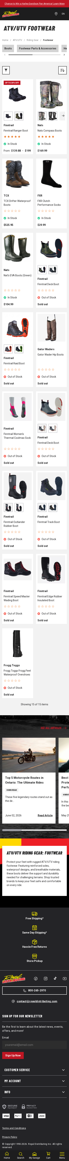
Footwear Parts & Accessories (37, 48)
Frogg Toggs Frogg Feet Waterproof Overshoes (17, 672)
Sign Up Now (13, 1055)
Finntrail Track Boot (49, 522)
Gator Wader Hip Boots (51, 354)
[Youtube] (65, 978)
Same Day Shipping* (34, 932)
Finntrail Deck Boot (48, 284)
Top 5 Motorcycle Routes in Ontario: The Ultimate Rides (24, 780)
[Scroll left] (4, 54)
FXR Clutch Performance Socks (49, 202)
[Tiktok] (55, 978)
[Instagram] (45, 978)
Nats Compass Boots (50, 130)
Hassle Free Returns (34, 946)
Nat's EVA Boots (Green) (17, 275)
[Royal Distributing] (10, 13)
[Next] (63, 116)
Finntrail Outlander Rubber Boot (14, 524)
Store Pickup (35, 960)
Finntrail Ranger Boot (16, 130)
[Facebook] (35, 978)
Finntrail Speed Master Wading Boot (17, 598)
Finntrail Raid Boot (14, 363)
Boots (8, 48)
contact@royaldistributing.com (37, 1001)
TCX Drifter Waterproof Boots (17, 202)
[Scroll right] (64, 54)
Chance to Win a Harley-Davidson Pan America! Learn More (35, 3)
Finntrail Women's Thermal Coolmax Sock (17, 435)
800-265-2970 (37, 990)
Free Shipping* (35, 918)
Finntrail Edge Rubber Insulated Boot (50, 598)
